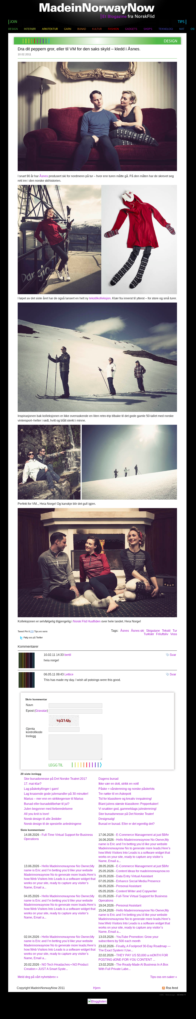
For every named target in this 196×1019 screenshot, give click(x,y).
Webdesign (170, 995)
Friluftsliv (162, 634)
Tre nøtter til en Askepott (114, 793)
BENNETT (181, 995)
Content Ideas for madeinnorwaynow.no (143, 871)
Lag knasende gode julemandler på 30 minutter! (56, 793)
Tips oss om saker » (163, 977)
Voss (173, 634)
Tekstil (166, 630)
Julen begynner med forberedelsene (48, 808)
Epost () (37, 710)
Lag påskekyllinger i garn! (41, 788)
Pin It (27, 631)
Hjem (96, 988)
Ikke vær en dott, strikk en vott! (118, 783)
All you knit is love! (36, 813)
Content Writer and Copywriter (136, 891)
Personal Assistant (128, 886)
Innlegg (31, 736)
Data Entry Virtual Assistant (134, 876)
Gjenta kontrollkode (34, 730)
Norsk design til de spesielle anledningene (52, 823)
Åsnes (43, 176)
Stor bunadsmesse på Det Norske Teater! (126, 813)
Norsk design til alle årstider (42, 818)
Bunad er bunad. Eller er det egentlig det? (126, 823)
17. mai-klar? (32, 783)
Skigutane (153, 630)
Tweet (21, 631)
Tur (175, 630)
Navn (29, 705)
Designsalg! (106, 818)
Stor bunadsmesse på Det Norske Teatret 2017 (55, 778)
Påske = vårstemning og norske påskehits (126, 788)
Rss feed (172, 988)
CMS (161, 995)
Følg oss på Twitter (33, 637)
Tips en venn (41, 631)
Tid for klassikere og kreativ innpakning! (125, 798)
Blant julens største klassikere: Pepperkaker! (128, 803)
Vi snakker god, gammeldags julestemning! (127, 808)
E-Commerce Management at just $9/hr (142, 834)
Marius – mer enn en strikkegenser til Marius (53, 798)
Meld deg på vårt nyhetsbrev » (38, 977)
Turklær (149, 634)
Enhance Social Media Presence (138, 881)
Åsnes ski (137, 630)
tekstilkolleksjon (100, 298)
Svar (173, 654)
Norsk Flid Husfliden (87, 621)
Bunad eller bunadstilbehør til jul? (46, 803)
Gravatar (41, 710)
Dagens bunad (108, 778)
